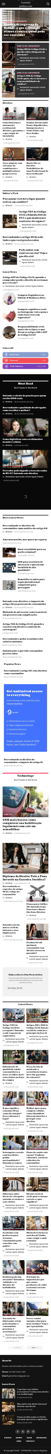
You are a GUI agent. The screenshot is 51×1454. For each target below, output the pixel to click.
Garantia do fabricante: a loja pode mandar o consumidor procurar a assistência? (12, 1325)
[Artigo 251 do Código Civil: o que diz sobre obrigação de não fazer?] (8, 55)
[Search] (48, 4)
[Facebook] (25, 354)
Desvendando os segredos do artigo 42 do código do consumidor (13, 890)
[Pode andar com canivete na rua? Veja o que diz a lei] (10, 258)
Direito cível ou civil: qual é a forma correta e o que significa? (37, 1198)
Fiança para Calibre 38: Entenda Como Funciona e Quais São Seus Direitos (37, 908)
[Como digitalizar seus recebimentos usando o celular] (25, 427)
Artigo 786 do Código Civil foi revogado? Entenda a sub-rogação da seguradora (13, 1030)
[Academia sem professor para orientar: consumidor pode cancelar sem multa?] (14, 1223)
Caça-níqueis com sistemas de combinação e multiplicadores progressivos (12, 168)
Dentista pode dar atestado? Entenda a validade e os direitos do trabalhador (13, 1282)
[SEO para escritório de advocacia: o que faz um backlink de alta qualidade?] (9, 568)
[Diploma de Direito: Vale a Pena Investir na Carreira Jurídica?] (25, 858)
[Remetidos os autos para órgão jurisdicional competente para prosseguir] (9, 585)
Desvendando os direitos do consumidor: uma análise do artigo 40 (25, 527)
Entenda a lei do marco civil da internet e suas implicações (11, 929)
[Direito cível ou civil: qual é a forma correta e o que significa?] (37, 1184)
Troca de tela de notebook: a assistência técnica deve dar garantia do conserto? (36, 1072)
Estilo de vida (34, 900)
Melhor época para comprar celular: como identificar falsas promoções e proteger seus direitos (36, 1115)
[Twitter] (23, 1431)
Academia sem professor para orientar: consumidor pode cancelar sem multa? (12, 1239)
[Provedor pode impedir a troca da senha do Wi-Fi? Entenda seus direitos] (25, 459)
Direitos (8, 118)
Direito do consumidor (15, 21)
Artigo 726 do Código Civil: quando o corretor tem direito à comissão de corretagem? (23, 627)
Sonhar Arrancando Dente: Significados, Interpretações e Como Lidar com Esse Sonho (37, 128)
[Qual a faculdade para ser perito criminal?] (9, 552)
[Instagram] (25, 366)
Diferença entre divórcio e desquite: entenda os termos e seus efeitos (13, 1198)
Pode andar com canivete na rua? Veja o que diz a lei (33, 253)
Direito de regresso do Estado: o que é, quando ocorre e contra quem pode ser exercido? (24, 30)
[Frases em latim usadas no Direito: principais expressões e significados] (8, 1420)
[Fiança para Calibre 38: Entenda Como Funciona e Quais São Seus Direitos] (37, 893)
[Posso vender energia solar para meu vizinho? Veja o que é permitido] (37, 1309)
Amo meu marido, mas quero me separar (25, 539)
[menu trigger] (4, 4)
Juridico (18, 871)
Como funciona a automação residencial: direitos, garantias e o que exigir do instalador (14, 129)
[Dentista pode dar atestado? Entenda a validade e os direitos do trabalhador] (14, 1267)
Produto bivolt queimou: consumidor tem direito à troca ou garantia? (35, 947)
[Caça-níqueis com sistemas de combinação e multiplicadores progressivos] (14, 154)
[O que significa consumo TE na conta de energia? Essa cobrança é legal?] (14, 1099)
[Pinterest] (25, 360)
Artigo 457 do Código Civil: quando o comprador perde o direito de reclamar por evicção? (25, 280)
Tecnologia (9, 115)
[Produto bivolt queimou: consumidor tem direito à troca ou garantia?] (37, 932)
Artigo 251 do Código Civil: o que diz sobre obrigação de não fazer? (32, 52)
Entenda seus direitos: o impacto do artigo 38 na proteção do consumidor (24, 602)
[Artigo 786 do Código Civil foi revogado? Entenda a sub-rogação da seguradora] (14, 1015)
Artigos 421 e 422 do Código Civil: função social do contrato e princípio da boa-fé (37, 1029)
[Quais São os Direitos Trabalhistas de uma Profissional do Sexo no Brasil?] (37, 154)
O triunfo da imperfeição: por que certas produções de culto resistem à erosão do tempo (36, 1283)
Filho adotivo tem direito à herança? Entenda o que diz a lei (32, 1405)
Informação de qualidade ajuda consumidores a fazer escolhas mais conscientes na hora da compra (13, 1073)
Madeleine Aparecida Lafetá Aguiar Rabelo (19, 40)
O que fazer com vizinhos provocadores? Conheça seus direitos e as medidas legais (33, 1391)
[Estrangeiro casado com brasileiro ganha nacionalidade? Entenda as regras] (14, 1143)
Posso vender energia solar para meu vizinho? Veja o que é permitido (37, 1322)
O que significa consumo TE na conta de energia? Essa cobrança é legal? (12, 1113)
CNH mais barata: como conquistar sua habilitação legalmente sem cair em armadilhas (22, 824)
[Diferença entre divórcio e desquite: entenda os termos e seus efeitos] (14, 1184)
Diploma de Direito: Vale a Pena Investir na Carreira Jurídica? (25, 878)
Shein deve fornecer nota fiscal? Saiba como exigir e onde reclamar (37, 1237)
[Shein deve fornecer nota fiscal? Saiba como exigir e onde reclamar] (37, 1223)
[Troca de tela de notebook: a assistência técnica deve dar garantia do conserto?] (37, 1057)
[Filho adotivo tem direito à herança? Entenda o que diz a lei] (8, 1407)
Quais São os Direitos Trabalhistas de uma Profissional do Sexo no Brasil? (37, 168)
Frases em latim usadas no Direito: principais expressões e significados (32, 1418)
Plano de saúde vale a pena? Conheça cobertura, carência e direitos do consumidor (37, 1157)
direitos (8, 139)
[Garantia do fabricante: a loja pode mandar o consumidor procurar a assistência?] (14, 1309)
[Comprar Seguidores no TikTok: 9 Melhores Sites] (9, 298)
